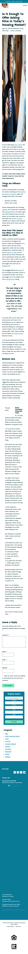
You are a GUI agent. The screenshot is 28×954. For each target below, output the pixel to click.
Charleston (22, 382)
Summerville (16, 398)
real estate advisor (17, 333)
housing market (9, 212)
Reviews (7, 754)
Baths (14, 714)
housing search (9, 279)
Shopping (7, 757)
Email (4, 660)
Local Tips (7, 741)
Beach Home (14, 382)
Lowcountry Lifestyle (10, 744)
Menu (25, 5)
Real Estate (16, 380)
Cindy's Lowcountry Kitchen (12, 736)
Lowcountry (5, 391)
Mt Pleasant (20, 393)
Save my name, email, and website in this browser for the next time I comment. (13, 678)
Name (4, 651)
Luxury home (13, 391)
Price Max (14, 705)
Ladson (17, 389)
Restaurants (8, 751)
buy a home (18, 145)
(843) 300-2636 (19, 1)
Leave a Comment (16, 31)
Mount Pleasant (11, 393)
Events (7, 739)
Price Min (14, 700)
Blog (11, 380)
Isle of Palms (10, 389)
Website (4, 668)
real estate (16, 395)
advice (20, 270)
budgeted (5, 266)
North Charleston (7, 395)
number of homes (17, 218)
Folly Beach (14, 387)
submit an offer (12, 252)
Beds (14, 709)
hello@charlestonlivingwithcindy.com (11, 901)
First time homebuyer (8, 384)
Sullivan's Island (7, 398)
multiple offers (6, 209)
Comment (5, 635)
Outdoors (7, 746)
